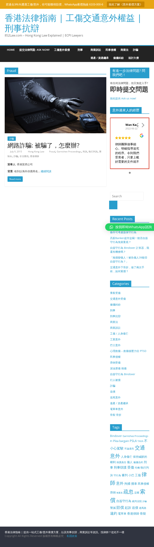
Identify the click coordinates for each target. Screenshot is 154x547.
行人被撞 (115, 380)
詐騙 (135, 49)
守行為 (117, 475)
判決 (85, 151)
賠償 (120, 507)
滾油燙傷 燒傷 (118, 368)
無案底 (119, 492)
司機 (137, 467)
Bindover (116, 436)
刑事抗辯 (115, 316)
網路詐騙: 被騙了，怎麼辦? (43, 145)
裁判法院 (137, 501)
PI (111, 441)
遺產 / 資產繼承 (100, 58)
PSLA (133, 441)
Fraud (52, 151)
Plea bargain (121, 441)
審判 (125, 475)
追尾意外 (115, 397)
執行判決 (93, 151)
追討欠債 (133, 58)
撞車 (134, 483)
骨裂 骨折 (115, 415)
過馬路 (142, 508)
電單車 (122, 513)
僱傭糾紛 (118, 58)
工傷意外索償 (62, 49)
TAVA (140, 441)
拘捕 (127, 483)
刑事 (80, 49)
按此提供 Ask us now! (129, 92)
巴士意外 (115, 345)
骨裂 (143, 513)
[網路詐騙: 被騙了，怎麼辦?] (55, 79)
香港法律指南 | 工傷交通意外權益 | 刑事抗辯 (73, 23)
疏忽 (128, 491)
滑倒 (113, 492)
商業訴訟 (96, 49)
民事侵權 (111, 49)
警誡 (113, 508)
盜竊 (136, 492)
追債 (112, 391)
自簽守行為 (123, 501)
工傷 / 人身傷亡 (119, 333)
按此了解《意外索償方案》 (126, 4)
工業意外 (115, 339)
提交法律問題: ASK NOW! (34, 49)
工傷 (138, 475)
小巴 (131, 475)
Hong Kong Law (36, 151)
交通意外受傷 (118, 298)
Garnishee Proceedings (69, 151)
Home (11, 49)
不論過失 (129, 448)
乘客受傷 (115, 293)
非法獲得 (24, 156)
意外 (120, 483)
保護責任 (121, 462)
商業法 (124, 49)
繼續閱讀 (46, 171)
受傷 (130, 467)
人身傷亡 (126, 456)
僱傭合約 (138, 462)
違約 (113, 513)
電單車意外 (116, 409)
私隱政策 (72, 536)
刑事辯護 (120, 467)
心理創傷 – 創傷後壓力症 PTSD (128, 351)
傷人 (130, 462)
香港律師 (34, 156)
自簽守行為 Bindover (122, 374)
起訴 (128, 507)
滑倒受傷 (115, 362)
